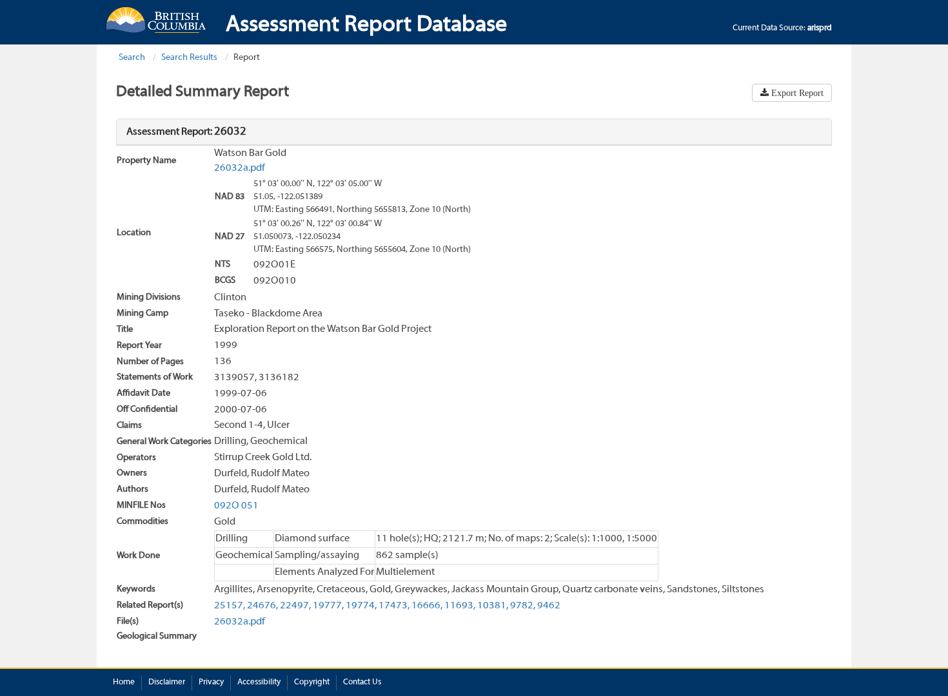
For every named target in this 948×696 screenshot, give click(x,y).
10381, (492, 606)
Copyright (312, 682)
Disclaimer (166, 682)
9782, (522, 606)
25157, (229, 606)
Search (132, 58)
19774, (361, 606)
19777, (328, 606)
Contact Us (362, 682)
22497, (295, 606)
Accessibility (259, 682)
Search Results (189, 58)
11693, (459, 606)
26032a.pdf (239, 168)
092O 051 (236, 506)
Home (124, 682)
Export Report (796, 92)
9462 (548, 606)
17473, (394, 606)
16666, (426, 606)
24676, (262, 606)
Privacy (211, 682)
